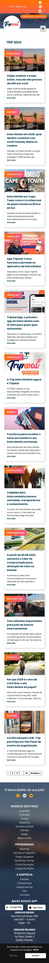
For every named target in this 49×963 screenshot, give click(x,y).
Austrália (24, 811)
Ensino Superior (24, 857)
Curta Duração (24, 864)
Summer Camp (24, 860)
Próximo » (36, 773)
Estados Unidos (24, 826)
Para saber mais (15, 532)
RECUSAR (13, 956)
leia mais (11, 98)
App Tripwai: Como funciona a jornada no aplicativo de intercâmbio (24, 262)
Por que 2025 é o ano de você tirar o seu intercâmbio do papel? (22, 683)
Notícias (12, 715)
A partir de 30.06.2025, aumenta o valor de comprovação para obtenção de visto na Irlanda (21, 562)
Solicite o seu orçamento (33, 16)
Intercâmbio (13, 53)
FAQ (24, 891)
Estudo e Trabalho (24, 853)
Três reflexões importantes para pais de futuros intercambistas (24, 624)
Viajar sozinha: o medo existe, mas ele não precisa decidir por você (24, 79)
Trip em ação (14, 357)
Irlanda (11, 412)
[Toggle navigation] (43, 29)
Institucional (14, 470)
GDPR (36, 950)
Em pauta (12, 657)
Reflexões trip (14, 598)
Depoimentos (24, 887)
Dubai (24, 818)
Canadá (24, 814)
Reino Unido (24, 838)
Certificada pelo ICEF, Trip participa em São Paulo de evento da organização (24, 741)
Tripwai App (13, 236)
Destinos (12, 112)
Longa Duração (24, 868)
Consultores (24, 883)
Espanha (24, 822)
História (24, 879)
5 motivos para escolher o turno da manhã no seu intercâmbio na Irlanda (24, 438)
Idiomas (24, 849)
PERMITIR (35, 956)
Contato (24, 895)
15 (26, 773)
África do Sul (14, 174)
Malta (24, 834)
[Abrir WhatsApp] (42, 956)
